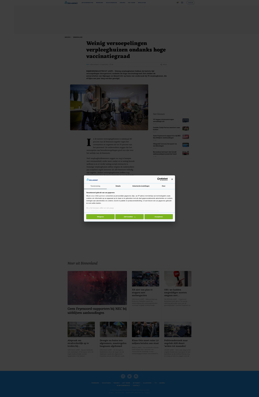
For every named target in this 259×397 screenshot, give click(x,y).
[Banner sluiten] (172, 179)
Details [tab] (118, 186)
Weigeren (100, 217)
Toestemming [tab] (95, 186)
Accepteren (159, 217)
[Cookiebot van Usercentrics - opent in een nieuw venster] (159, 179)
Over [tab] (163, 186)
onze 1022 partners (98, 196)
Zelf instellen (128, 217)
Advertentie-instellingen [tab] (140, 186)
